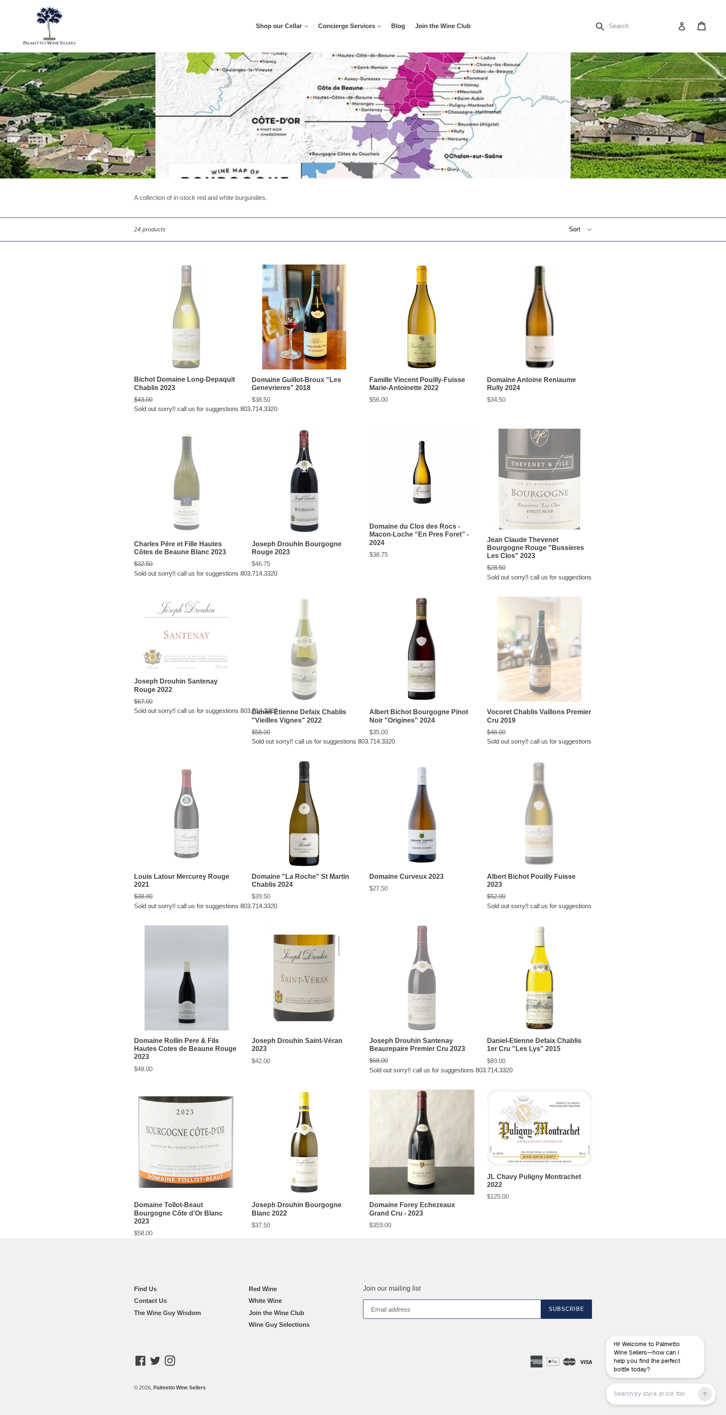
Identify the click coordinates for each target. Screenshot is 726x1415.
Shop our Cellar (284, 25)
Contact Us (150, 1300)
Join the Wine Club (443, 25)
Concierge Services (351, 25)
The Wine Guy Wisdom (167, 1312)
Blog (398, 25)
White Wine (265, 1300)
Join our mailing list (392, 1288)
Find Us (145, 1288)
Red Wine (263, 1288)
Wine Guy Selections (279, 1324)
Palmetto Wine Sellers (179, 1388)
